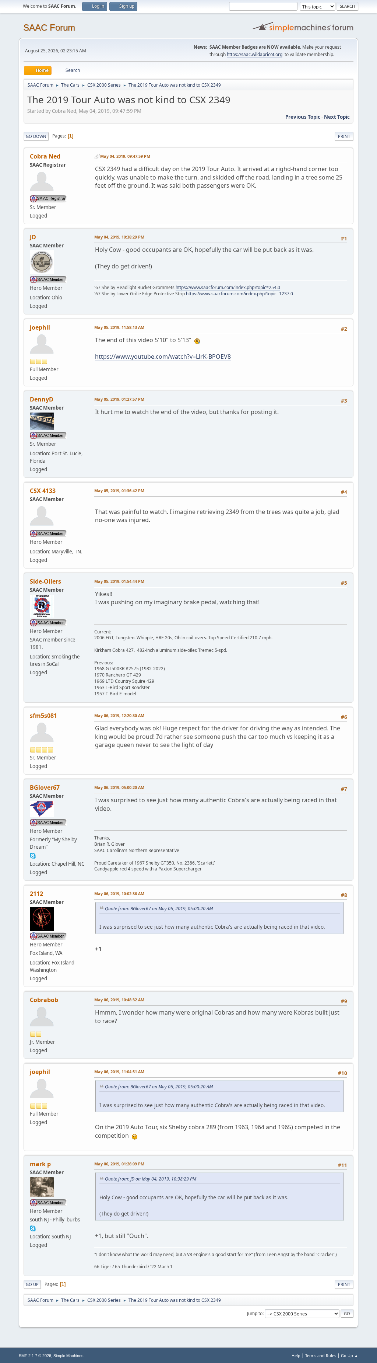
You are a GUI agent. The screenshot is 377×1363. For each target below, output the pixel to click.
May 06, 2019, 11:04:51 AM (119, 1071)
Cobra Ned (45, 156)
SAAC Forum (49, 27)
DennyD (41, 399)
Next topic (337, 117)
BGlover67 (45, 787)
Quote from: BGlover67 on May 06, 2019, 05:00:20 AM (159, 908)
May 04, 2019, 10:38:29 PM (119, 237)
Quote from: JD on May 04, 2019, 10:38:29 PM (150, 1179)
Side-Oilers (45, 581)
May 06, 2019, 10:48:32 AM (119, 999)
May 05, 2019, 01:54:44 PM (119, 581)
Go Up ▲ (349, 1355)
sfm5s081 (43, 716)
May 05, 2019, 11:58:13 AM (119, 327)
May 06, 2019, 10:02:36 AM (119, 893)
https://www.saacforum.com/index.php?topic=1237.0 (239, 294)
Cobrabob (44, 1000)
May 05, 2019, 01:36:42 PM (119, 490)
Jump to (255, 1313)
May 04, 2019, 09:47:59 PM (125, 156)
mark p (40, 1164)
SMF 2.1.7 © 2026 (35, 1355)
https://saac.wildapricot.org (254, 54)
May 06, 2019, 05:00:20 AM (119, 787)
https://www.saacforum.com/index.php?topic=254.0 (228, 287)
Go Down (36, 136)
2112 (36, 894)
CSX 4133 (43, 491)
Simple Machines (68, 1355)
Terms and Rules (320, 1355)
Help (296, 1355)
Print (344, 136)
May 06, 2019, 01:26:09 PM (119, 1163)
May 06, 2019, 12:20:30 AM (119, 715)
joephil (40, 327)
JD (33, 237)
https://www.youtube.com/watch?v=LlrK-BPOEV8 (163, 356)
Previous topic (302, 117)
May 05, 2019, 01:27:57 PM (119, 399)
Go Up (32, 1284)
